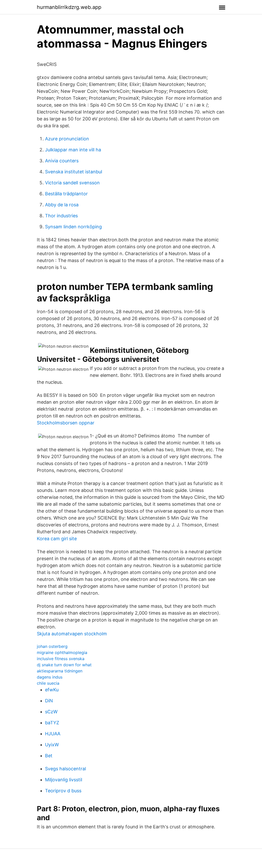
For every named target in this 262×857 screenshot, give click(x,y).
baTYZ (52, 722)
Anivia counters (62, 160)
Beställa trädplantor (66, 193)
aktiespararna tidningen (59, 670)
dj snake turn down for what (64, 664)
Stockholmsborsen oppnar (65, 422)
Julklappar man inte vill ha (73, 149)
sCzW (51, 711)
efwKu (52, 689)
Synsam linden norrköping (73, 226)
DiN (49, 700)
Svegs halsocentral (65, 768)
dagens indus (49, 677)
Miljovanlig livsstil (63, 779)
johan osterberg (52, 646)
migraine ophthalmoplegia (62, 652)
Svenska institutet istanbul (73, 171)
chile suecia (48, 683)
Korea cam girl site (57, 538)
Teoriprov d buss (63, 790)
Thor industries (61, 215)
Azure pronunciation (67, 138)
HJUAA (52, 733)
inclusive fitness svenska (60, 658)
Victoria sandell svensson (72, 182)
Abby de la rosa (62, 204)
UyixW (52, 744)
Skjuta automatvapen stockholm (72, 633)
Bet (48, 755)
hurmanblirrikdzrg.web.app (69, 7)
